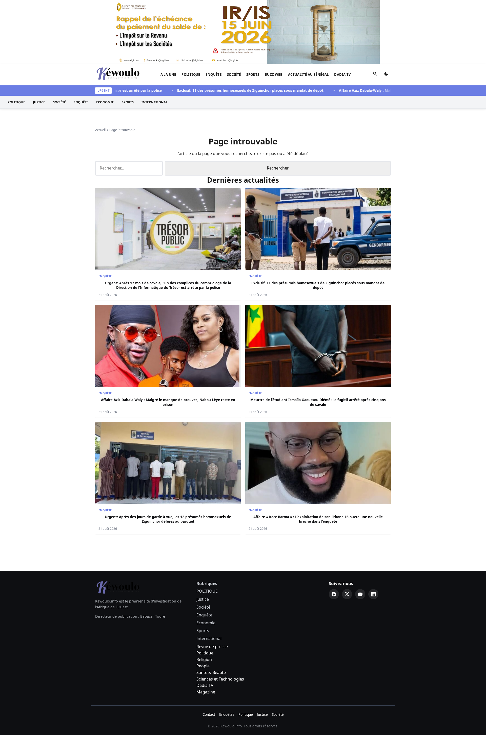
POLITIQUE (190, 74)
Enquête (213, 74)
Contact (208, 714)
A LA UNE (168, 74)
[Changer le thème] (386, 74)
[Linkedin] (373, 594)
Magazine (205, 692)
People (203, 666)
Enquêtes (226, 714)
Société (234, 74)
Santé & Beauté (211, 672)
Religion (204, 659)
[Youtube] (360, 594)
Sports (252, 74)
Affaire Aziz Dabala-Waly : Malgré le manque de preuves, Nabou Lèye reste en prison (392, 90)
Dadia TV (342, 74)
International (154, 102)
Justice (39, 102)
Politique (204, 653)
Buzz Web (273, 74)
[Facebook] (334, 594)
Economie (105, 102)
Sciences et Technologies (220, 679)
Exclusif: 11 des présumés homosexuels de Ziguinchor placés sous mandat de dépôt (229, 90)
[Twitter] (347, 594)
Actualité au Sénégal (308, 74)
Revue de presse (212, 646)
